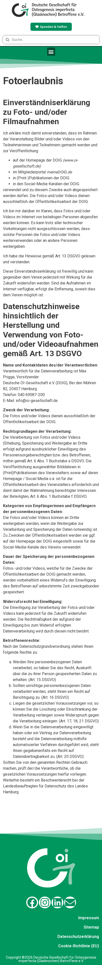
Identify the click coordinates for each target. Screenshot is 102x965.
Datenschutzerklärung (78, 936)
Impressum (88, 917)
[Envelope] (70, 902)
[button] (51, 52)
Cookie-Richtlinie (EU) (78, 946)
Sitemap (91, 927)
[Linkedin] (57, 902)
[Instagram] (45, 902)
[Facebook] (32, 902)
